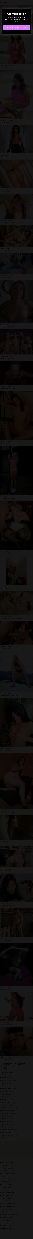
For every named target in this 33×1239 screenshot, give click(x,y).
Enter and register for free (16, 27)
